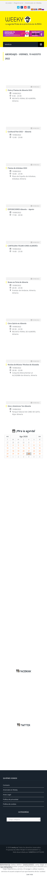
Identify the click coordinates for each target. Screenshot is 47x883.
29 (18, 442)
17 (7, 451)
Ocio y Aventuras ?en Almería (19, 406)
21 (29, 451)
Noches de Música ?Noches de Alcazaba (23, 364)
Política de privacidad (10, 799)
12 (18, 448)
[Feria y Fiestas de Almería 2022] (23, 75)
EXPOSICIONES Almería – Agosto (21, 209)
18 (13, 451)
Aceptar (20, 874)
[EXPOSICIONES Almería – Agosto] (23, 194)
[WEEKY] (23, 20)
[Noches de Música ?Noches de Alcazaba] (23, 350)
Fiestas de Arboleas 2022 (17, 168)
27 (7, 442)
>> (40, 436)
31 (29, 442)
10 (7, 448)
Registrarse (18, 3)
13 (23, 448)
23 (39, 451)
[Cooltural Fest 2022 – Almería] (23, 116)
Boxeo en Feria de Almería (18, 282)
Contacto (6, 785)
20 (23, 451)
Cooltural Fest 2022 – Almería (19, 131)
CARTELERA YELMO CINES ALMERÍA (23, 246)
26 (18, 454)
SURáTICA (32, 852)
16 (39, 448)
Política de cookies (9, 804)
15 (34, 448)
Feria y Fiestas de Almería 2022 (20, 90)
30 (23, 442)
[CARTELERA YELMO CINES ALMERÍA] (23, 231)
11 (13, 448)
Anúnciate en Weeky (33, 3)
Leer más (29, 874)
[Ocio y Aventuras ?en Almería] (23, 391)
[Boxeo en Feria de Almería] (23, 267)
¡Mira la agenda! (25, 431)
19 (18, 451)
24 (7, 454)
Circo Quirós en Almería (17, 323)
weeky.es (15, 847)
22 (34, 451)
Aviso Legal (7, 795)
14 (29, 448)
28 (13, 442)
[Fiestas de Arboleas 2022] (23, 153)
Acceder (9, 3)
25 (13, 454)
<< (7, 436)
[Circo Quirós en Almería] (23, 308)
